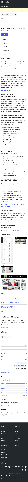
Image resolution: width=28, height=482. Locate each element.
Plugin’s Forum (4, 219)
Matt (3, 452)
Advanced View (5, 372)
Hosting (3, 431)
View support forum (6, 405)
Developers (4, 443)
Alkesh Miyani (7, 332)
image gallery (17, 365)
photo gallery (23, 365)
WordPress (17, 230)
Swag (17, 445)
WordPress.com (6, 450)
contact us (17, 219)
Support (5, 54)
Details (4, 39)
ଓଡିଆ (6, 463)
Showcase (17, 426)
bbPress (4, 454)
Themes (17, 429)
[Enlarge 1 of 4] (11, 238)
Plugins (16, 431)
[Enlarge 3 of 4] (11, 266)
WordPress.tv (5, 445)
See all (25, 395)
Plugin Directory (5, 6)
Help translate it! (23, 10)
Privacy (3, 433)
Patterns (17, 433)
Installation (5, 46)
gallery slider (23, 362)
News (2, 429)
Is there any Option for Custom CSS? (10, 302)
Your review (4, 395)
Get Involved (18, 438)
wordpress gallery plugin (21, 368)
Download (4, 34)
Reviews (5, 43)
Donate (17, 443)
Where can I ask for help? (7, 312)
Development (6, 50)
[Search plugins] (15, 14)
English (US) (24, 359)
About (2, 426)
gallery (18, 362)
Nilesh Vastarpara (8, 337)
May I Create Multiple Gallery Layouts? (11, 298)
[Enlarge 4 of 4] (24, 275)
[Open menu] (26, 2)
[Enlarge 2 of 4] (24, 238)
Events (16, 440)
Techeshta (5, 30)
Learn (2, 438)
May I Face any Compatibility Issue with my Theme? (8, 307)
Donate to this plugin (6, 418)
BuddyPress (5, 457)
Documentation (5, 90)
